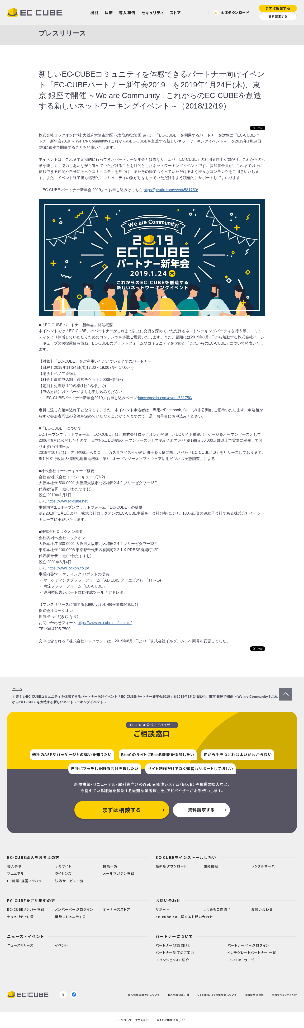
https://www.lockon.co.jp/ (68, 568)
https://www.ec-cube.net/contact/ (105, 623)
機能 (94, 12)
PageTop (285, 691)
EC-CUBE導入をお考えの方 (33, 857)
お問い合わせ (168, 900)
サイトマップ (124, 1020)
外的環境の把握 (254, 994)
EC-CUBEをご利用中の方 (31, 900)
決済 (109, 12)
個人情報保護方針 (179, 994)
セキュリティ (153, 12)
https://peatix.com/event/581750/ (171, 190)
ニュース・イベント (25, 936)
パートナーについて (174, 936)
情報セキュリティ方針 (284, 994)
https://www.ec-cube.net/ (68, 501)
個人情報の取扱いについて (144, 994)
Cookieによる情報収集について (217, 994)
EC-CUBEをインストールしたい (186, 857)
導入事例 (127, 12)
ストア (175, 12)
